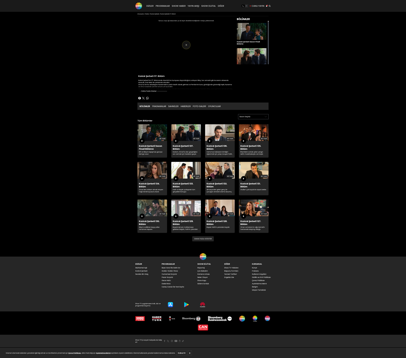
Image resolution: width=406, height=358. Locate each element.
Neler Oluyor (202, 277)
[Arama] (270, 6)
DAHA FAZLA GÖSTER (203, 239)
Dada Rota (166, 283)
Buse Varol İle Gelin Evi (171, 268)
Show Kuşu (201, 280)
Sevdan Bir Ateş (141, 274)
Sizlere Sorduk (203, 283)
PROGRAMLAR (163, 5)
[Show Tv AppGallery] (202, 304)
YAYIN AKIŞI (193, 5)
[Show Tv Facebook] (164, 341)
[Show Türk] (255, 319)
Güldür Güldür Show (170, 271)
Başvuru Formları (231, 271)
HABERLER (186, 106)
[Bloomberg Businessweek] (220, 318)
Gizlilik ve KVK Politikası (261, 277)
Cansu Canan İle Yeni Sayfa (173, 287)
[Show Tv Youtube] (176, 341)
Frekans (255, 271)
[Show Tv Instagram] (172, 341)
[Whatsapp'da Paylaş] (147, 98)
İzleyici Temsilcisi (259, 290)
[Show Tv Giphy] (179, 341)
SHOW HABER (179, 5)
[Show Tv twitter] (168, 341)
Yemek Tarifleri (230, 274)
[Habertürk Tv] (156, 318)
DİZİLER (150, 5)
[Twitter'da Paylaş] (143, 98)
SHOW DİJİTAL (208, 5)
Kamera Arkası (203, 274)
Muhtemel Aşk (141, 268)
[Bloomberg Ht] (191, 318)
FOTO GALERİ (199, 106)
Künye (254, 268)
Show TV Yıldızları (231, 268)
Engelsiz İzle (229, 277)
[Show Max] (268, 319)
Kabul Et (182, 353)
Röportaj (201, 268)
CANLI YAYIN (258, 5)
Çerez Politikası (74, 353)
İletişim (255, 287)
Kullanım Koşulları (259, 274)
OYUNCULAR (214, 106)
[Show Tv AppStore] (170, 304)
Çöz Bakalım (202, 271)
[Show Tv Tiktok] (183, 341)
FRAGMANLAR (159, 106)
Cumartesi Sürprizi (169, 274)
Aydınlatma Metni (103, 353)
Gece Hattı (166, 280)
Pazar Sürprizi (167, 277)
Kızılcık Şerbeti (141, 271)
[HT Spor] (172, 318)
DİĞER (221, 5)
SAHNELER (173, 106)
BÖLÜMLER (145, 106)
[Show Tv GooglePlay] (186, 304)
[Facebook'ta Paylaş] (139, 98)
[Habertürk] (140, 318)
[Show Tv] (138, 6)
